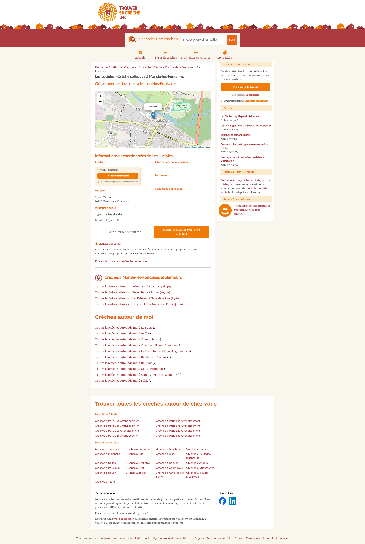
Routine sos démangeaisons (236, 134)
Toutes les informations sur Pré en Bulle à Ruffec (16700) (132, 292)
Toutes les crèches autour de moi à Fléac (121, 380)
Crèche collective (230, 180)
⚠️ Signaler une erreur (108, 243)
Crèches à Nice (165, 453)
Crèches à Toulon (136, 472)
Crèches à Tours (105, 481)
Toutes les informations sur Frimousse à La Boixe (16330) (133, 286)
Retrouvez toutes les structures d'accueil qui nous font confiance (251, 209)
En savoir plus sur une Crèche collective (121, 261)
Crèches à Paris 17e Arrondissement (178, 425)
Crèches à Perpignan (108, 467)
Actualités (225, 57)
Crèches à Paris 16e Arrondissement (178, 435)
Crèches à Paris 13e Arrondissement (117, 425)
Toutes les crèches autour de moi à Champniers (126, 339)
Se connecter (252, 95)
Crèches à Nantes (197, 448)
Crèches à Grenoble (137, 462)
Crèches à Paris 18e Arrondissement (178, 420)
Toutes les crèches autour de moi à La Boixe (123, 327)
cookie (146, 538)
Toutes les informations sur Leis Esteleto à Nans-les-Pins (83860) (139, 304)
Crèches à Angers (197, 462)
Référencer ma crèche (219, 538)
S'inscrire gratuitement (245, 87)
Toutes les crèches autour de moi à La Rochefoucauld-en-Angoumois (141, 351)
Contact (239, 538)
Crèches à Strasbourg (169, 448)
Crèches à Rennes (167, 462)
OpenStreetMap (197, 147)
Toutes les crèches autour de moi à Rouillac (123, 363)
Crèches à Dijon (135, 467)
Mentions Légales (193, 538)
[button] (153, 115)
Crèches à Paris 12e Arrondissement (178, 430)
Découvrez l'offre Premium (256, 101)
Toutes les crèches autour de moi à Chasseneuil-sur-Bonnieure (137, 345)
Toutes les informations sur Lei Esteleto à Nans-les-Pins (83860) (138, 298)
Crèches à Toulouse (107, 448)
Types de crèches (166, 57)
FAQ (137, 538)
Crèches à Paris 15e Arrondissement (117, 420)
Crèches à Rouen (105, 472)
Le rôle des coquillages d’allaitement (240, 116)
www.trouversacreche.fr (118, 538)
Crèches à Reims (105, 462)
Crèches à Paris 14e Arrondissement (117, 435)
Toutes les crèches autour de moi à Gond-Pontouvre (129, 369)
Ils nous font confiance (275, 538)
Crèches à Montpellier (108, 453)
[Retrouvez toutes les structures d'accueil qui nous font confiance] (225, 210)
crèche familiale (250, 180)
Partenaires (253, 538)
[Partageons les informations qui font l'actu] (223, 501)
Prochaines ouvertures (195, 57)
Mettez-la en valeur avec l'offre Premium (181, 231)
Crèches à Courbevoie (169, 467)
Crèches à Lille (134, 453)
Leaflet (187, 147)
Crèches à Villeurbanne (200, 467)
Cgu (155, 538)
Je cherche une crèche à (157, 38)
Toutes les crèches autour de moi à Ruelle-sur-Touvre (131, 357)
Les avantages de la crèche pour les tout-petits (246, 125)
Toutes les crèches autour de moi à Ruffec (122, 333)
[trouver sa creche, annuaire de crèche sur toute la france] (117, 12)
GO (232, 39)
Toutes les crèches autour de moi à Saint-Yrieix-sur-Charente (136, 374)
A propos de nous (170, 538)
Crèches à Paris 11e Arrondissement (117, 430)
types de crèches (123, 518)
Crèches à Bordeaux (137, 448)
